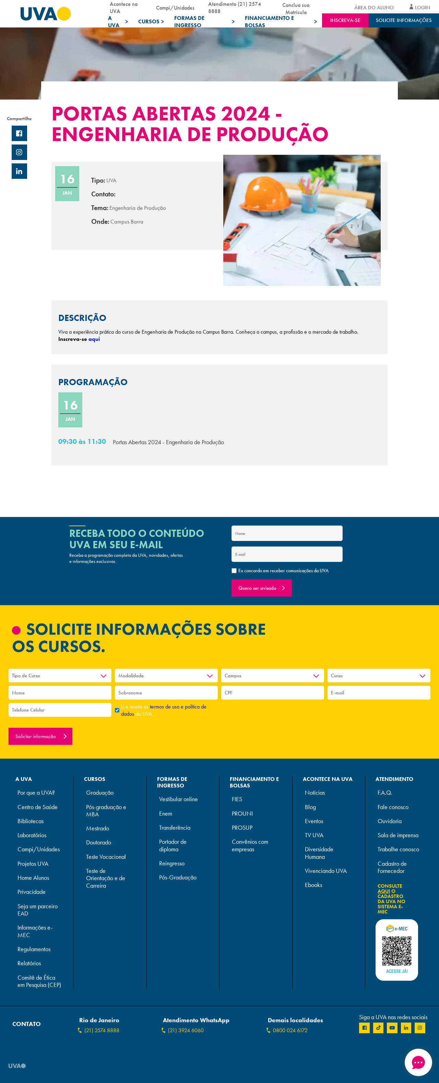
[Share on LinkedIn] (19, 171)
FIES (237, 799)
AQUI (384, 891)
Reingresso (172, 863)
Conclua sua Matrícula (295, 7)
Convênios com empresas (250, 845)
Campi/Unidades (175, 7)
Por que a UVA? (36, 792)
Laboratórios (31, 835)
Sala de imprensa (398, 835)
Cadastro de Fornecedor (392, 867)
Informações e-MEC (35, 931)
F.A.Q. (385, 792)
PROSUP (242, 827)
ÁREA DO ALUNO (374, 7)
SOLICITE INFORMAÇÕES (404, 20)
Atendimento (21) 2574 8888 (234, 7)
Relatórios (29, 963)
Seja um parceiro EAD (37, 910)
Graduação (100, 792)
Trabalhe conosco (398, 849)
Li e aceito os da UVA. (163, 710)
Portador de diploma (173, 845)
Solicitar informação (36, 736)
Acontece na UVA (124, 7)
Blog (310, 807)
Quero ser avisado (257, 588)
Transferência (174, 827)
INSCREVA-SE (345, 20)
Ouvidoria (390, 821)
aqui (94, 339)
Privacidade (31, 892)
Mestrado (97, 828)
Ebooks (313, 885)
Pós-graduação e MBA (106, 811)
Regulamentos (33, 949)
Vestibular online (178, 799)
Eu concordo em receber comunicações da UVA (283, 570)
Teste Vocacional (106, 857)
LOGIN (422, 7)
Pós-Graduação (178, 877)
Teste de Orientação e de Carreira (105, 878)
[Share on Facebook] (19, 133)
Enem (165, 813)
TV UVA (314, 835)
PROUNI (242, 813)
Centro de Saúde (37, 807)
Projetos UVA (32, 863)
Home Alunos (33, 878)
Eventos (314, 821)
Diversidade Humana (319, 853)
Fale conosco (393, 807)
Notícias (315, 792)
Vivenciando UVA (326, 871)
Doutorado (98, 842)
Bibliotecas (30, 821)
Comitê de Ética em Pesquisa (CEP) (39, 981)
